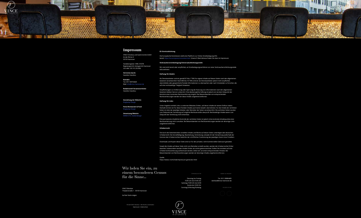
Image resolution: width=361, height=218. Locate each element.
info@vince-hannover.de (135, 84)
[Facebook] (229, 193)
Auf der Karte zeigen (129, 195)
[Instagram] (222, 193)
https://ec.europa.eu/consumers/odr (177, 58)
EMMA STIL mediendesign (132, 116)
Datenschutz (144, 207)
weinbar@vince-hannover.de (222, 181)
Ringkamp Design (129, 102)
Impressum (136, 207)
